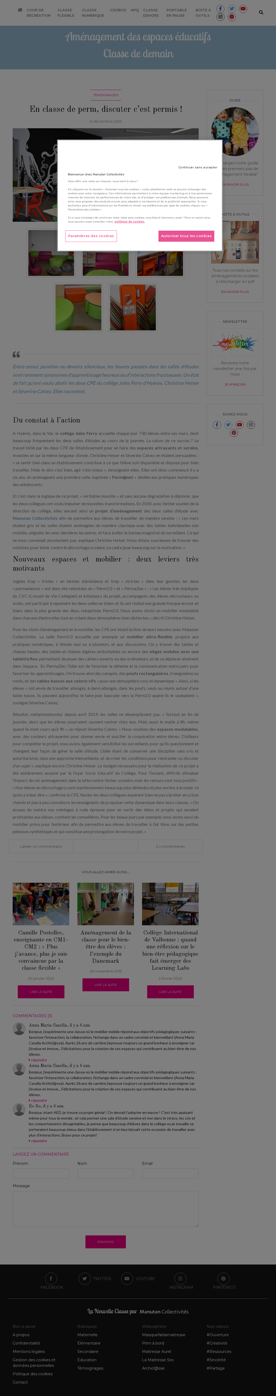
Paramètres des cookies (91, 236)
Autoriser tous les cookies (186, 236)
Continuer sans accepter (198, 167)
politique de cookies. (130, 221)
